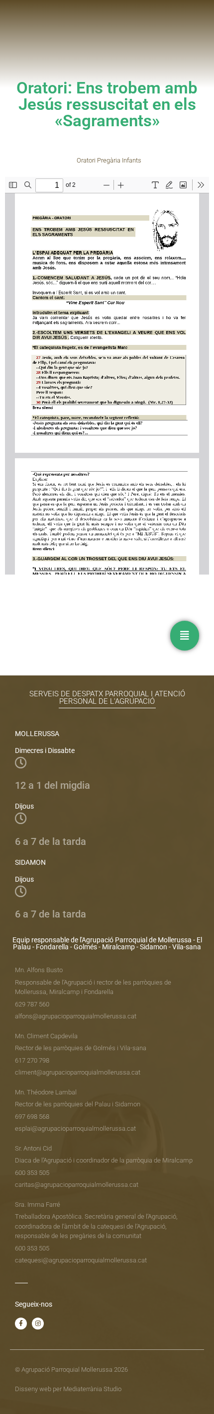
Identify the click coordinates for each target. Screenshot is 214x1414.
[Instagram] (38, 1324)
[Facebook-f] (21, 1324)
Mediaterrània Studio (92, 1389)
